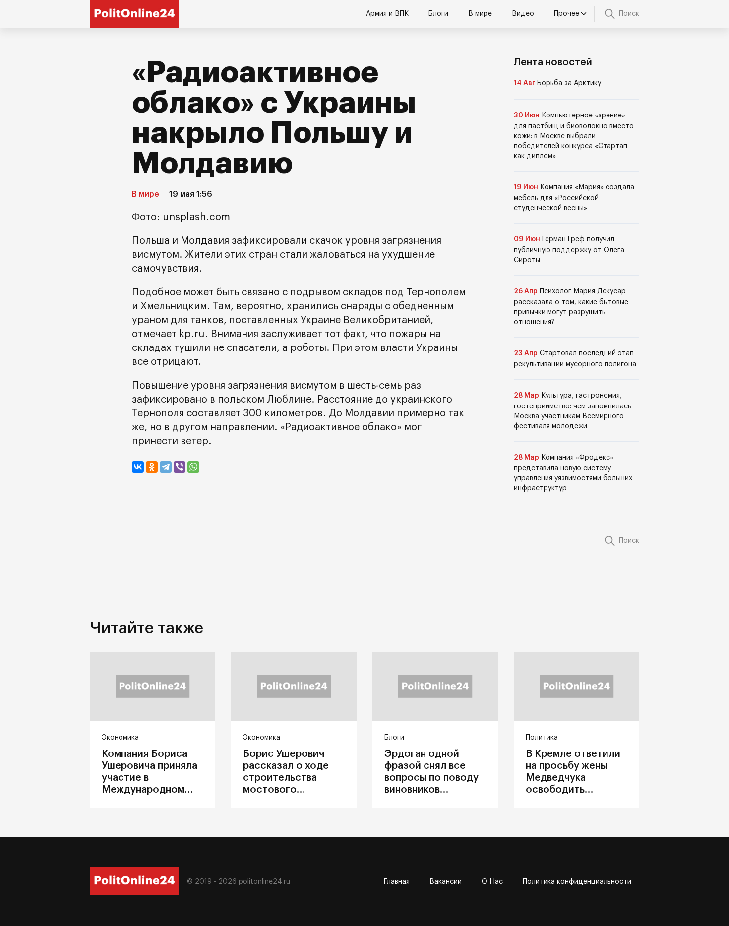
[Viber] (179, 467)
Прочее (566, 13)
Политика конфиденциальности (577, 881)
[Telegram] (166, 467)
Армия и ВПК (387, 13)
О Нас (492, 881)
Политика (542, 737)
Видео (523, 13)
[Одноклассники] (152, 467)
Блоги (438, 13)
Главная (397, 881)
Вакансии (445, 881)
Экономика (120, 737)
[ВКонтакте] (138, 467)
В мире (480, 13)
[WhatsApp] (193, 467)
